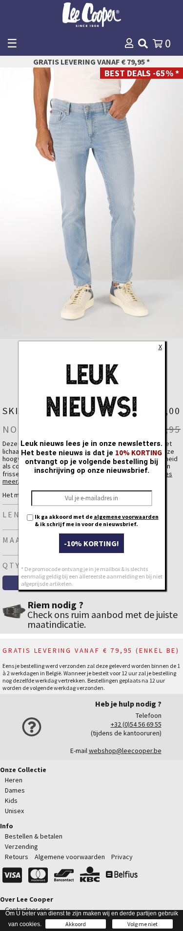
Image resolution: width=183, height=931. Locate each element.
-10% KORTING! (91, 543)
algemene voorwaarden (126, 516)
